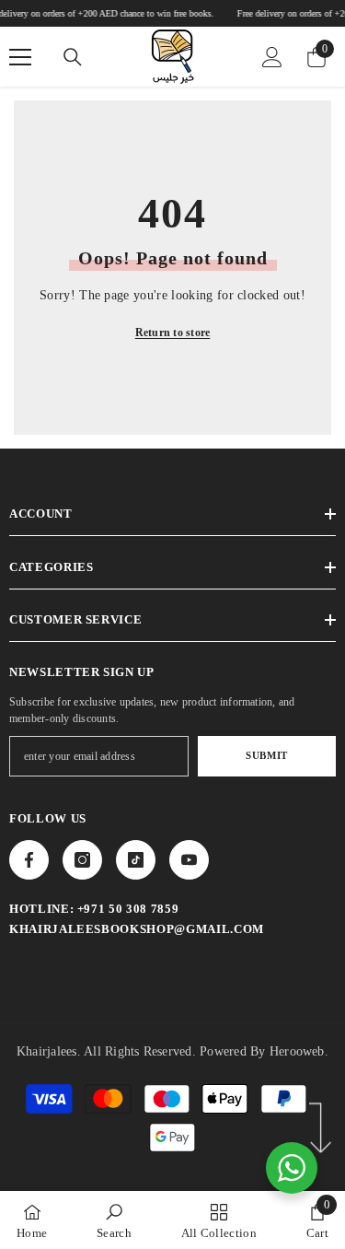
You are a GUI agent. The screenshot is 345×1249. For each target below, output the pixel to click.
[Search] (73, 57)
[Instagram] (82, 860)
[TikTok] (135, 860)
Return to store (173, 332)
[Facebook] (29, 860)
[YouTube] (189, 860)
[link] (114, 1220)
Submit (266, 755)
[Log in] (272, 57)
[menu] (20, 57)
